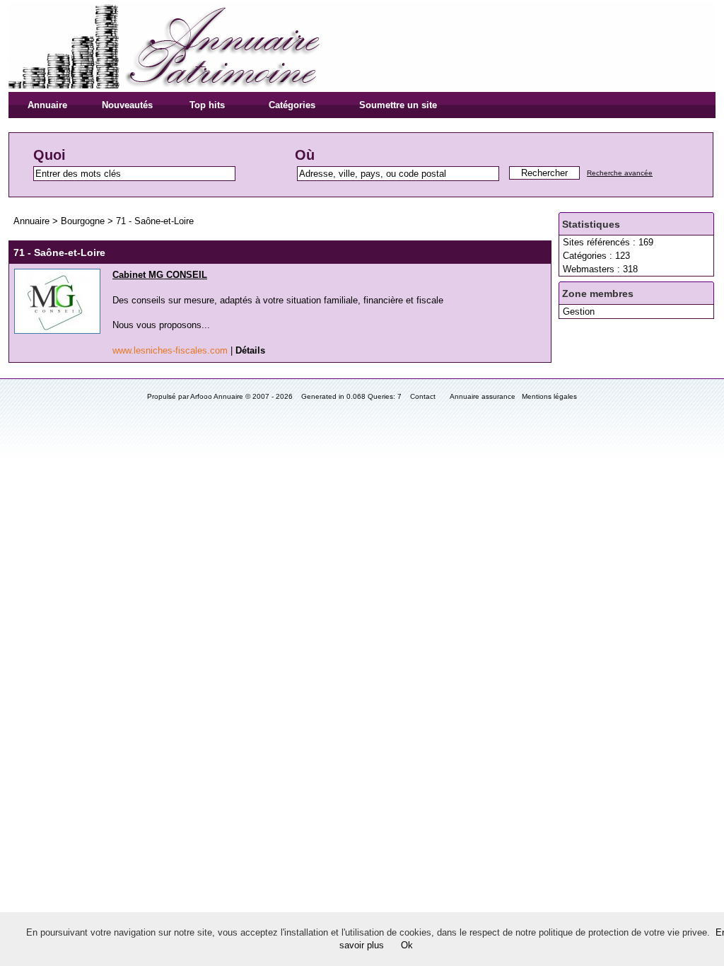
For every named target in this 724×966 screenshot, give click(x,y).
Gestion (579, 311)
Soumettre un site (398, 105)
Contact (423, 396)
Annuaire (47, 105)
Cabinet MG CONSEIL (159, 274)
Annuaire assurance (482, 396)
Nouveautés (127, 105)
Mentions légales (549, 396)
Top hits (207, 105)
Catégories (292, 105)
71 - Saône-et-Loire (155, 221)
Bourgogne (84, 221)
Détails (250, 350)
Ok (407, 945)
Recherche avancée (620, 173)
